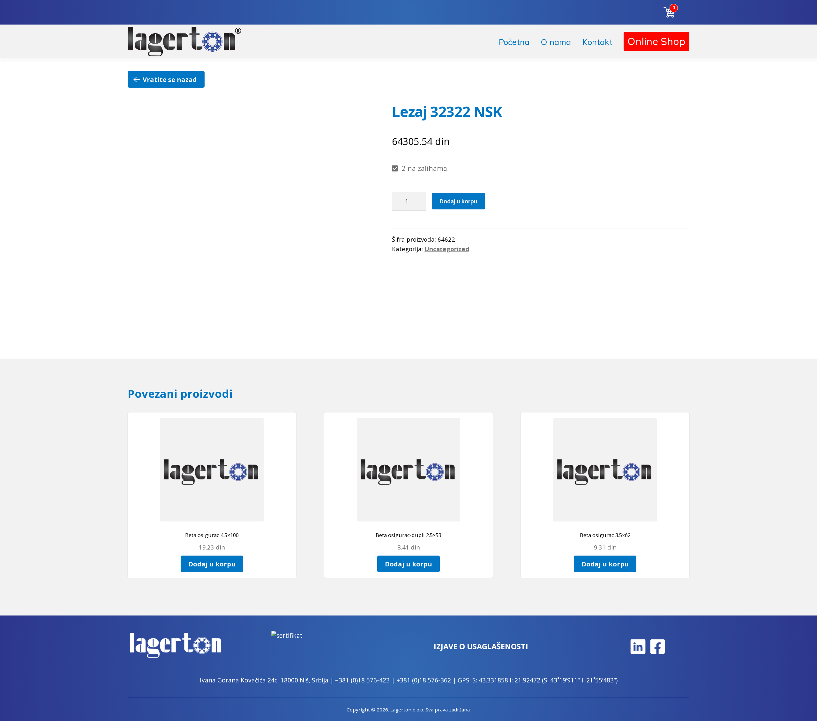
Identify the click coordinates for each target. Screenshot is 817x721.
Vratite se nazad (170, 79)
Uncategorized (446, 249)
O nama (556, 42)
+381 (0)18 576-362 (423, 680)
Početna (514, 42)
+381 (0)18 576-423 (362, 680)
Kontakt (597, 42)
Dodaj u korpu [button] (212, 563)
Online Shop (656, 41)
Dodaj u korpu (458, 201)
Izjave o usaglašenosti (481, 646)
